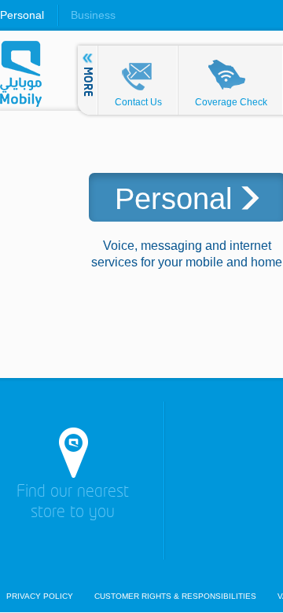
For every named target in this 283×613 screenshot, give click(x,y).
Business (93, 15)
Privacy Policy (39, 596)
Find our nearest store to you (73, 502)
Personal (22, 15)
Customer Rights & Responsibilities (175, 596)
